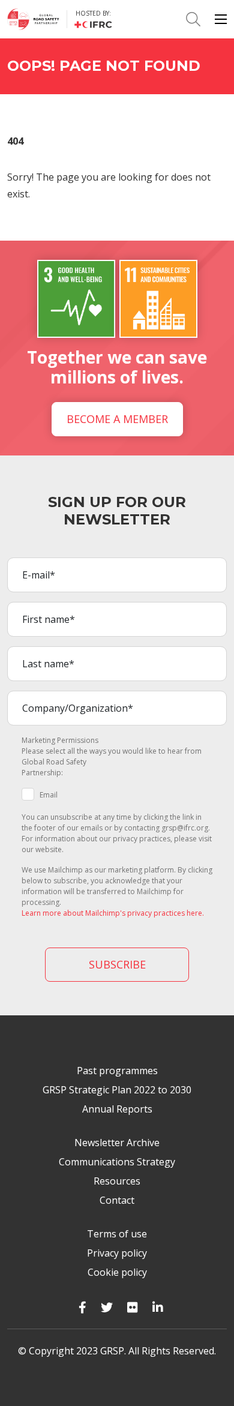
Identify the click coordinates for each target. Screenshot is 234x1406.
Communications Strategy (117, 1161)
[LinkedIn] (157, 1307)
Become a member (117, 419)
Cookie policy (117, 1272)
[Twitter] (107, 1307)
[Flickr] (132, 1307)
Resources (117, 1181)
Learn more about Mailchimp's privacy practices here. (113, 913)
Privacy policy (117, 1253)
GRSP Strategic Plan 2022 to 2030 (117, 1089)
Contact (117, 1200)
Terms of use (117, 1233)
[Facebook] (82, 1307)
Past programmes (117, 1070)
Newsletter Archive (117, 1142)
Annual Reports (117, 1109)
